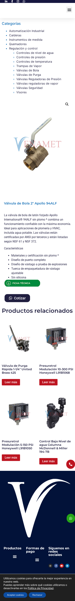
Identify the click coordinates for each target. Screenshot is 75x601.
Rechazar (37, 595)
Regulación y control (23, 48)
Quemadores (18, 44)
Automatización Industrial (26, 31)
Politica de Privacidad (41, 588)
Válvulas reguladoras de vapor (37, 83)
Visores (21, 92)
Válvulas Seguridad (29, 88)
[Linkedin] (67, 566)
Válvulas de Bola (27, 70)
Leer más (11, 382)
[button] (69, 10)
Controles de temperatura (34, 61)
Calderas (15, 35)
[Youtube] (62, 566)
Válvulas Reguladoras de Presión (38, 79)
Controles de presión (30, 57)
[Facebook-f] (56, 566)
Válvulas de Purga (28, 74)
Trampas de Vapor (29, 66)
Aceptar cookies (15, 595)
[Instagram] (50, 566)
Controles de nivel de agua (35, 53)
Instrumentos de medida (25, 39)
